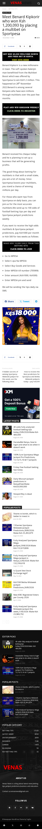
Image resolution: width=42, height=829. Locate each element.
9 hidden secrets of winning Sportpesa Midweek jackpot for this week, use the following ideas (10, 376)
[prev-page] (3, 621)
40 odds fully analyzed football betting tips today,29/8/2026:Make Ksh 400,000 (25, 431)
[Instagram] (26, 807)
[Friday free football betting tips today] (7, 469)
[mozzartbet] (21, 109)
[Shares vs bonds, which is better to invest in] (7, 517)
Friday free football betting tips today (25, 468)
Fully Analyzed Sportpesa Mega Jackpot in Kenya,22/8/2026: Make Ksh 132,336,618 (26, 559)
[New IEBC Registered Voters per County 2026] (7, 597)
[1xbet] (21, 56)
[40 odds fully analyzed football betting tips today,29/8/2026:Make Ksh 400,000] (7, 430)
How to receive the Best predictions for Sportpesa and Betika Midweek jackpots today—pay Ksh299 (31, 376)
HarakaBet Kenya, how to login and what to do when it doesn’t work (26, 445)
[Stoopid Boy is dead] (7, 496)
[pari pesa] (21, 326)
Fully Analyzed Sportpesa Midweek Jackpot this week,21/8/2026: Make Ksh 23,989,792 (25, 610)
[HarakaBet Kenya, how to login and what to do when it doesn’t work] (7, 444)
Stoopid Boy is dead (22, 494)
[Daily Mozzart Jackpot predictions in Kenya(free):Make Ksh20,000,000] (7, 481)
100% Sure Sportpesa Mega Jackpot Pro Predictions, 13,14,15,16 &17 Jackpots (26, 457)
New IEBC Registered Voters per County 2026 (26, 596)
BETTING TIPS (13, 9)
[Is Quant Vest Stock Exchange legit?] (7, 572)
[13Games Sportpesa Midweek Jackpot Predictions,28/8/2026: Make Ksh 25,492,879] (7, 527)
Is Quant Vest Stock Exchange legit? (22, 572)
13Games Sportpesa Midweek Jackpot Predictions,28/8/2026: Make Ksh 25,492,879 (23, 529)
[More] (30, 46)
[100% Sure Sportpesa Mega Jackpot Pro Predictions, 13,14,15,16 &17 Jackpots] (7, 456)
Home (4, 9)
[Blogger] (9, 807)
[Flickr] (21, 807)
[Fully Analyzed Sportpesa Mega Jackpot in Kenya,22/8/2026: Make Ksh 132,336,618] (7, 557)
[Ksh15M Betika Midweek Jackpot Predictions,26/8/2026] (7, 584)
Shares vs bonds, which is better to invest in (25, 515)
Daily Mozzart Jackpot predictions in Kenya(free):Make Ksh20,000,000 (23, 482)
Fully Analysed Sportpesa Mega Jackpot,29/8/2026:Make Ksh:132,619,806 (25, 544)
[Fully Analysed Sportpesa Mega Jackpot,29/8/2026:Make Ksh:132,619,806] (7, 542)
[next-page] (7, 621)
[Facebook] (15, 807)
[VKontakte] (32, 807)
